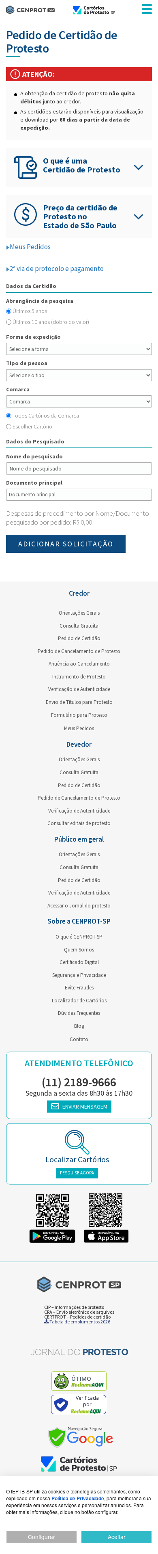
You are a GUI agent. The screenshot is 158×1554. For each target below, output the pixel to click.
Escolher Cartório (32, 426)
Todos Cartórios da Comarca (46, 415)
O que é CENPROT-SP (79, 936)
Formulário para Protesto (79, 715)
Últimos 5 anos (30, 311)
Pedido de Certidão (79, 638)
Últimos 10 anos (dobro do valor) (51, 322)
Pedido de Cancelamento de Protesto (79, 651)
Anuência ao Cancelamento (79, 663)
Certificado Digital (79, 962)
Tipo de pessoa (26, 363)
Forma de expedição (33, 336)
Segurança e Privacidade (79, 975)
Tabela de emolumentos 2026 (79, 1322)
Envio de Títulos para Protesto (79, 702)
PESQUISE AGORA (77, 1173)
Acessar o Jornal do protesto (79, 905)
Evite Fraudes (79, 987)
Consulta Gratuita (79, 625)
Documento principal (34, 482)
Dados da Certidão (31, 286)
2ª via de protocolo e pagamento (57, 268)
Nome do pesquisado (34, 456)
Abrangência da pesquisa (39, 300)
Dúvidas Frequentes (79, 1013)
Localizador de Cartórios (79, 1000)
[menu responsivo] (147, 10)
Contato (79, 1039)
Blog (79, 1026)
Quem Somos (79, 949)
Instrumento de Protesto (79, 676)
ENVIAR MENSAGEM (84, 1106)
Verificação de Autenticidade (79, 689)
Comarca (18, 389)
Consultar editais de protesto (79, 823)
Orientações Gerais (79, 612)
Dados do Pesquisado (35, 441)
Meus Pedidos (30, 246)
